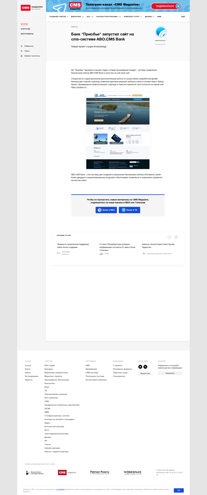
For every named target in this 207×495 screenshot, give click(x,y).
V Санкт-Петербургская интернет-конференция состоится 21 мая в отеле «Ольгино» (117, 247)
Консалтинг (50, 383)
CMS (88, 365)
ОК (178, 490)
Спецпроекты (119, 376)
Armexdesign (160, 40)
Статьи (28, 365)
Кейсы (28, 373)
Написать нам (145, 373)
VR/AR (47, 409)
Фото (47, 430)
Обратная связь (120, 373)
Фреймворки (91, 369)
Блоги (27, 369)
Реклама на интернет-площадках (60, 419)
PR (46, 441)
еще (183, 16)
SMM (47, 412)
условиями (60, 489)
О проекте (117, 365)
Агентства (25, 29)
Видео (47, 423)
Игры (47, 387)
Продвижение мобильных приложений (62, 405)
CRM (47, 401)
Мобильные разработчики (56, 373)
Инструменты (27, 34)
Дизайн (48, 437)
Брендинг (49, 369)
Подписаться (170, 373)
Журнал (24, 24)
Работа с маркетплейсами (56, 452)
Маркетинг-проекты (53, 376)
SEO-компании (51, 398)
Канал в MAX (109, 210)
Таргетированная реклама (57, 434)
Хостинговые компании (96, 380)
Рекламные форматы (122, 369)
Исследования (31, 376)
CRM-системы (92, 373)
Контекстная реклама (54, 426)
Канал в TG (132, 210)
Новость (74, 27)
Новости (29, 380)
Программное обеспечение (57, 380)
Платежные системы (95, 376)
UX (46, 391)
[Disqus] (118, 301)
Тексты (48, 444)
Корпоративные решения (56, 394)
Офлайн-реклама (52, 448)
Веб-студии (50, 365)
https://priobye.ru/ (78, 87)
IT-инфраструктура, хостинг (57, 416)
